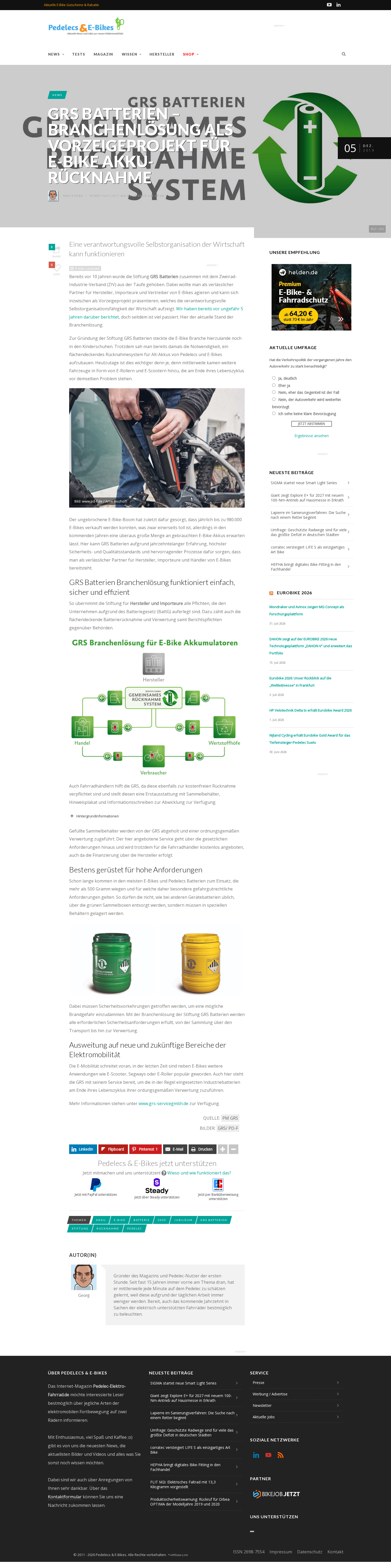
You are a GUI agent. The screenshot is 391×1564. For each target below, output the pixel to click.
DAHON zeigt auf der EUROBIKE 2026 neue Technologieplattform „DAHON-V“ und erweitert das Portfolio (310, 646)
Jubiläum (183, 1220)
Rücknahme (108, 1228)
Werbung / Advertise (270, 1393)
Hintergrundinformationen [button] (97, 816)
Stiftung (80, 1228)
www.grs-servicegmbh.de (163, 1103)
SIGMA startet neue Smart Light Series (304, 482)
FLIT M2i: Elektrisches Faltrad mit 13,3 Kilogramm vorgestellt (183, 1484)
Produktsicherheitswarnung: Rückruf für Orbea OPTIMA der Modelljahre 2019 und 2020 (190, 1502)
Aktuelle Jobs (264, 1416)
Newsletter (262, 1405)
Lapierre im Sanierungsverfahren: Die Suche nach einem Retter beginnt (308, 515)
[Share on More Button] (222, 1149)
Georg (77, 195)
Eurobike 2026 (294, 592)
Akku (101, 1220)
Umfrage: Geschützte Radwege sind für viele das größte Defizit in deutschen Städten (309, 532)
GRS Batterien (214, 1220)
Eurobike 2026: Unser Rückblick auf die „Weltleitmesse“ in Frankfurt (300, 682)
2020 (162, 1220)
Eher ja (284, 385)
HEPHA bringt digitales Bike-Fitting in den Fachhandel (306, 567)
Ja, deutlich (287, 378)
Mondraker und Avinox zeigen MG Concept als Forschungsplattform (306, 610)
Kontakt (335, 1552)
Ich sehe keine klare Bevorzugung (307, 413)
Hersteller (161, 54)
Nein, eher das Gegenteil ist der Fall (308, 392)
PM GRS (230, 1118)
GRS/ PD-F (228, 1128)
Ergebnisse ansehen (311, 435)
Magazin (103, 54)
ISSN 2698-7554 (248, 1552)
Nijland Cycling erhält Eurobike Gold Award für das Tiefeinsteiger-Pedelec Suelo (309, 739)
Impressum (280, 1552)
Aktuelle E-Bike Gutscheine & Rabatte (71, 5)
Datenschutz (309, 1552)
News (54, 54)
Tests (78, 54)
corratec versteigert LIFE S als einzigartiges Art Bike (308, 549)
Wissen (129, 54)
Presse (258, 1382)
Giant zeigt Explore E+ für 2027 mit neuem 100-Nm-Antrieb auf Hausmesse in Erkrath (307, 498)
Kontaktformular (65, 1497)
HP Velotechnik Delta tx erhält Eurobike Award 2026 (310, 710)
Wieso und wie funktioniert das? (199, 1173)
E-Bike (120, 1220)
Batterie (142, 1220)
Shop (188, 54)
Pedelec (134, 1228)
